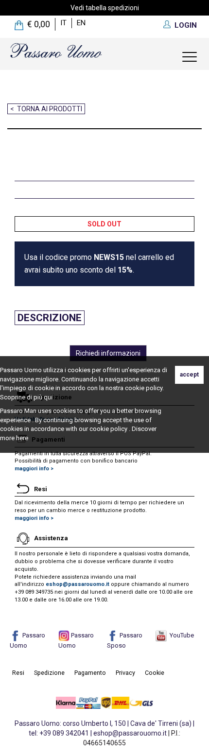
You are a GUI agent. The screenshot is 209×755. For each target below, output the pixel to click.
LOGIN (185, 25)
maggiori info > (34, 468)
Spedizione (49, 672)
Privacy (125, 672)
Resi (18, 672)
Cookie (154, 672)
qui (48, 397)
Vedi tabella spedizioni (104, 8)
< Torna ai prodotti (46, 109)
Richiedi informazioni (108, 353)
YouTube (180, 635)
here (22, 438)
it (63, 22)
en (81, 22)
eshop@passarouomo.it (77, 584)
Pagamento (90, 672)
